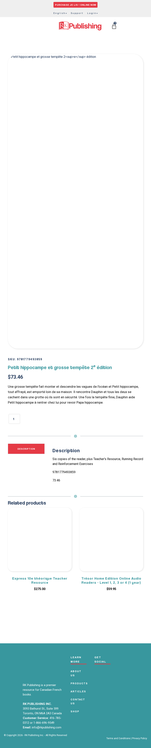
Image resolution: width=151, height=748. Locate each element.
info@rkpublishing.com (46, 727)
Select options (111, 599)
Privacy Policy (139, 738)
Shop (75, 711)
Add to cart (50, 418)
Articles (78, 691)
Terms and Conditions (118, 738)
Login (91, 13)
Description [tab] (26, 448)
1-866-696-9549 (43, 722)
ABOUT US (76, 673)
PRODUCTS (79, 683)
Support (77, 13)
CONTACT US (78, 701)
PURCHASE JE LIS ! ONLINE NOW (75, 4)
